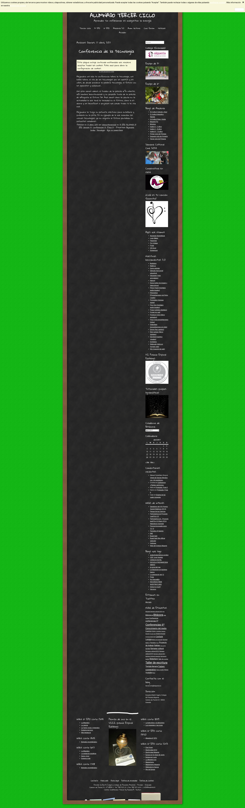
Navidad (165, 639)
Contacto (94, 780)
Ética (153, 673)
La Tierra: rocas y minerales (90, 728)
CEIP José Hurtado (156, 557)
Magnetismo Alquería (152, 765)
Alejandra (130, 127)
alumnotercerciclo (109, 124)
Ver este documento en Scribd (106, 72)
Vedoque (153, 543)
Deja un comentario (115, 130)
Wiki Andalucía (86, 733)
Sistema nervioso (87, 730)
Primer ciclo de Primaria (158, 134)
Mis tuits (148, 602)
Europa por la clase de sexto (155, 755)
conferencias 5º (151, 621)
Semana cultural (157, 648)
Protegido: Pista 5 (162, 487)
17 (147, 454)
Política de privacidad (129, 780)
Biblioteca (149, 615)
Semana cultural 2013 (152, 651)
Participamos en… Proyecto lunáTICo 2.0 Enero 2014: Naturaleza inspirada (159, 521)
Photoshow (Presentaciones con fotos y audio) (159, 295)
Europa (163, 633)
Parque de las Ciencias (157, 511)
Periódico (153, 642)
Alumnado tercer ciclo (122, 15)
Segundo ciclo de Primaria (159, 136)
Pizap (152, 246)
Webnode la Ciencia (152, 767)
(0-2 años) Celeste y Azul (158, 112)
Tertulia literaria (151, 666)
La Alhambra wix (150, 760)
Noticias (161, 28)
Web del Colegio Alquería (158, 546)
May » (152, 462)
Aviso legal (115, 780)
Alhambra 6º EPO (151, 738)
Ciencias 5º (87, 127)
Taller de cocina (163, 659)
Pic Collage (154, 243)
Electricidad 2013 (151, 750)
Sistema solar (85, 758)
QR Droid (153, 248)
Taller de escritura (156, 662)
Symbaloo (153, 342)
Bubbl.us (153, 266)
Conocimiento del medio (156, 628)
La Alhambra (85, 723)
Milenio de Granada (157, 639)
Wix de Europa (150, 769)
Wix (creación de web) (157, 349)
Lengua (148, 639)
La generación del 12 (157, 575)
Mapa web (104, 780)
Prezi (157, 642)
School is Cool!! (155, 587)
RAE (151, 533)
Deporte (147, 633)
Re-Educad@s (155, 579)
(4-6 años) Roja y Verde (158, 119)
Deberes (163, 631)
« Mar (147, 462)
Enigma (158, 634)
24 (147, 457)
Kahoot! (152, 281)
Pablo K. (147, 642)
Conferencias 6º (155, 624)
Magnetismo (149, 762)
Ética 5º (110, 127)
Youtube (148, 672)
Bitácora (158, 614)
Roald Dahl (153, 536)
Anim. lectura (134, 28)
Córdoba (158, 631)
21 (160, 454)
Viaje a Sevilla (160, 670)
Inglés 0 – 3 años (156, 127)
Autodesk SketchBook (157, 236)
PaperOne (153, 241)
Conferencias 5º (99, 127)
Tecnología (100, 130)
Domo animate (155, 268)
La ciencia (84, 725)
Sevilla (147, 659)
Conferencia (153, 618)
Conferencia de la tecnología (106, 51)
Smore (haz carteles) (157, 329)
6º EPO (106, 28)
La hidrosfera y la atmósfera (154, 723)
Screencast (154, 250)
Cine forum (149, 28)
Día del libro (153, 633)
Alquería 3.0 (118, 28)
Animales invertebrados (89, 742)
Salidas (157, 645)
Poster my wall (155, 312)
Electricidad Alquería (152, 752)
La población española (88, 754)
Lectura (159, 636)
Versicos (153, 589)
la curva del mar (155, 567)
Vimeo (166, 670)
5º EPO (97, 28)
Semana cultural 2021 (159, 654)
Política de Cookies (147, 780)
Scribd (92, 130)
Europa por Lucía (151, 757)
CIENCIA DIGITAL (156, 560)
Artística (153, 124)
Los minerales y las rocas (154, 725)
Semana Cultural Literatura (152, 656)
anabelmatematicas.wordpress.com (162, 555)
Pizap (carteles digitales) (158, 310)
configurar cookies (218, 2)
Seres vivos (85, 756)
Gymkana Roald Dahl (150, 636)
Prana (152, 577)
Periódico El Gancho (156, 531)
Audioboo (153, 263)
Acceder (122, 32)
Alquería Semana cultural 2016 (153, 611)
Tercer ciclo (85, 28)
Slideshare (153, 659)
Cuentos (148, 631)
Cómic (154, 631)
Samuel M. (163, 645)
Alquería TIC (154, 122)
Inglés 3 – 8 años (156, 129)
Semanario (163, 656)
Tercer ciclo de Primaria (158, 139)
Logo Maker (154, 238)
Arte (164, 611)
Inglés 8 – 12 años (156, 131)
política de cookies (18, 5)
